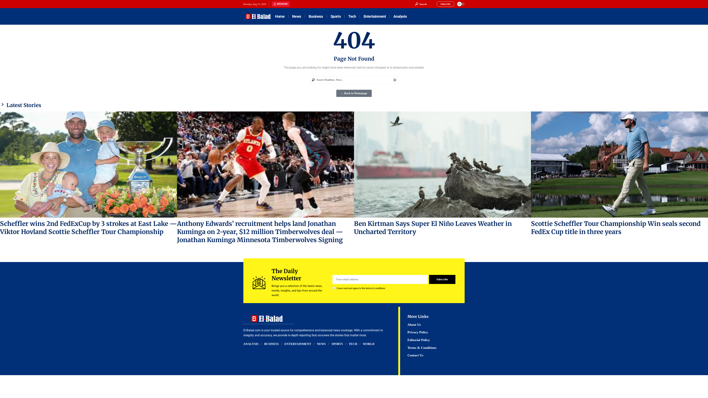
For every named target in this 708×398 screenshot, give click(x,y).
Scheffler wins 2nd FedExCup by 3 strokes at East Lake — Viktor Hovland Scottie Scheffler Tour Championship (88, 228)
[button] (421, 4)
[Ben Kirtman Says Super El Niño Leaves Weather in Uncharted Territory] (442, 164)
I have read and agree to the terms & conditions (360, 288)
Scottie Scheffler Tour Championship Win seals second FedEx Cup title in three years (616, 228)
